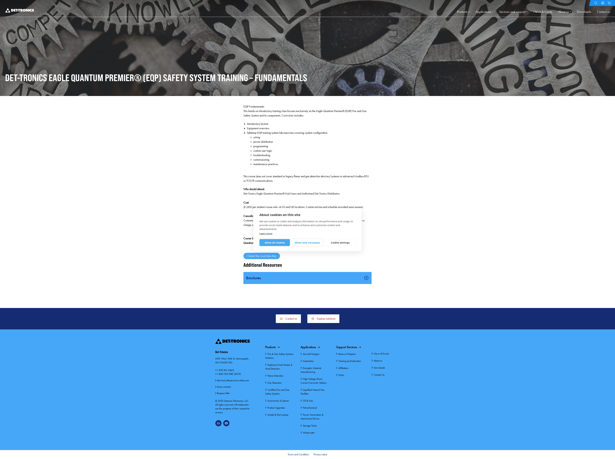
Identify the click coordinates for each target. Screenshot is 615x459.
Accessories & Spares (278, 400)
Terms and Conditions (298, 454)
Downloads (584, 12)
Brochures (253, 278)
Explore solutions (326, 318)
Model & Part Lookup (277, 414)
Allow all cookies (275, 242)
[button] (596, 3)
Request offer (223, 393)
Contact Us (379, 374)
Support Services (346, 347)
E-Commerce (609, 3)
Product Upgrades (276, 407)
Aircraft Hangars (311, 353)
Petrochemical (310, 407)
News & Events (542, 12)
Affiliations (343, 368)
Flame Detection (275, 375)
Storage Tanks (310, 425)
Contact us (603, 12)
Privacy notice (320, 454)
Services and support (512, 12)
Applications (483, 12)
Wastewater (309, 432)
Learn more (265, 233)
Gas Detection (274, 382)
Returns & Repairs (347, 353)
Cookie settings (340, 242)
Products (462, 12)
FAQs (341, 375)
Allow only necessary (307, 242)
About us (563, 12)
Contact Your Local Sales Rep (261, 255)
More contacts (224, 386)
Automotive (308, 361)
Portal (603, 3)
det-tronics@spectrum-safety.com (233, 380)
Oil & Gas (308, 400)
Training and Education (349, 361)
